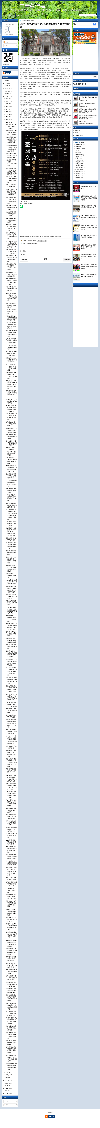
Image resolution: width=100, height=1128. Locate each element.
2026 (6, 1093)
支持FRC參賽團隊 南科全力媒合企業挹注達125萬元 (11, 704)
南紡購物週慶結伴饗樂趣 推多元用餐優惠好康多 (11, 984)
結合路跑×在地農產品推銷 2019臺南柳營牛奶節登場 (11, 582)
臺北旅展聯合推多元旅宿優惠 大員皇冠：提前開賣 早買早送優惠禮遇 (11, 671)
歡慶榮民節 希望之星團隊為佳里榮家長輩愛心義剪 (11, 640)
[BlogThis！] (42, 241)
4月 (7, 106)
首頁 (4, 15)
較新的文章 (24, 260)
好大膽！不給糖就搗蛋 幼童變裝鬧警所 (11, 347)
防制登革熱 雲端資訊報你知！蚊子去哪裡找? (11, 523)
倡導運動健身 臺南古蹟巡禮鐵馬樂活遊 (11, 424)
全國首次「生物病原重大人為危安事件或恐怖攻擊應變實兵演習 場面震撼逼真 (11, 739)
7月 (7, 114)
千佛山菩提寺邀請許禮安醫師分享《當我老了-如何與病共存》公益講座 (11, 762)
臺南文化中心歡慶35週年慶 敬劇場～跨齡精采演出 (11, 443)
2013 (6, 81)
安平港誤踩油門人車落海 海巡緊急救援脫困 (11, 596)
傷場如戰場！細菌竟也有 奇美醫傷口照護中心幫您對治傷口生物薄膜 (11, 384)
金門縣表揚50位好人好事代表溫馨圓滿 (11, 634)
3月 (7, 104)
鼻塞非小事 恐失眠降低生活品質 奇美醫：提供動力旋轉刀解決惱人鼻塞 (11, 871)
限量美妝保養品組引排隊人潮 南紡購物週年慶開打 (11, 155)
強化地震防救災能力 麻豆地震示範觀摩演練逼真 (11, 274)
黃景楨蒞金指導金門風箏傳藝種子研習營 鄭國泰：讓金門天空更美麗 (11, 723)
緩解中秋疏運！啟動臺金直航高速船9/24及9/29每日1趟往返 (89, 217)
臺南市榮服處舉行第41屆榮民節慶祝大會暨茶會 (11, 1013)
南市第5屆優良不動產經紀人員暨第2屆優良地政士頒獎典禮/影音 (89, 266)
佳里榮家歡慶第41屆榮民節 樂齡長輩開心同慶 (11, 810)
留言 (6, 45)
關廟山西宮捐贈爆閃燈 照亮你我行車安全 (11, 207)
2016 (6, 88)
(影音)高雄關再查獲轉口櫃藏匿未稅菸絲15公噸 (11, 884)
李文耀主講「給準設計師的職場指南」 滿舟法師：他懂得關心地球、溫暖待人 (11, 531)
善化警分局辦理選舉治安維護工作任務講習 (11, 214)
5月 (7, 109)
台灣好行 (7, 32)
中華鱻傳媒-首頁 (9, 24)
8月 (7, 117)
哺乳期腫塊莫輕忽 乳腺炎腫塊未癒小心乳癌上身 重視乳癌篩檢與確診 (11, 297)
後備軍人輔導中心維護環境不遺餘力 (11, 575)
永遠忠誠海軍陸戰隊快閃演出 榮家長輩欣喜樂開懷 (11, 340)
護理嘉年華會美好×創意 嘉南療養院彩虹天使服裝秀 (11, 863)
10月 (7, 122)
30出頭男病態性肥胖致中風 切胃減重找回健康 (11, 731)
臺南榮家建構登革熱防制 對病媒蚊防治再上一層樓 (11, 856)
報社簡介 (11, 15)
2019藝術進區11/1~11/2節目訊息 (11, 890)
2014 (6, 83)
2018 (6, 94)
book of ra (50, 1112)
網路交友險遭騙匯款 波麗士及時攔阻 (11, 646)
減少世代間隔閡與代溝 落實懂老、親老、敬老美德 (11, 896)
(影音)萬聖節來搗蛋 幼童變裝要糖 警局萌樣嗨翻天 (11, 829)
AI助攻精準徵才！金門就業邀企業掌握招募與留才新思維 (88, 256)
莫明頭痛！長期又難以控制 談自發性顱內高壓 (11, 919)
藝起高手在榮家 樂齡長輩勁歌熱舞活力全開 (11, 305)
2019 (6, 96)
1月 (7, 99)
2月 (7, 101)
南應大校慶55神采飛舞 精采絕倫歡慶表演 (11, 436)
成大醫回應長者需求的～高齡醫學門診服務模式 (11, 990)
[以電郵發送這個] (40, 241)
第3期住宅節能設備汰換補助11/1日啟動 (11, 835)
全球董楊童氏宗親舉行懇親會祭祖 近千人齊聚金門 (11, 251)
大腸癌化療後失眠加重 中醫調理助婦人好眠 (11, 288)
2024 (6, 1088)
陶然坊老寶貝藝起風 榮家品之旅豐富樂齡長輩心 (11, 318)
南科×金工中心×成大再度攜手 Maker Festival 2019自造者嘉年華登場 (11, 451)
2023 (6, 1085)
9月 (7, 119)
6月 (7, 111)
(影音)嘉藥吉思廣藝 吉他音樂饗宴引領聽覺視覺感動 (11, 430)
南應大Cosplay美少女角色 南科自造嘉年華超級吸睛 (11, 360)
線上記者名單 (29, 15)
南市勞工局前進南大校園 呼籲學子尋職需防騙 (11, 958)
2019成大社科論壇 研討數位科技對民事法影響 (11, 842)
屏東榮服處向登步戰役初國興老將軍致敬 (11, 490)
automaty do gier (5, 0)
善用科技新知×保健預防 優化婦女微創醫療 (11, 971)
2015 (6, 86)
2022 (6, 1083)
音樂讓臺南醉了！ (84, 121)
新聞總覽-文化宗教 (32, 243)
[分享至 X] (44, 241)
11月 (7, 1072)
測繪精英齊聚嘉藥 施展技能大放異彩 (11, 771)
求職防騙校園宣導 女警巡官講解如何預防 (11, 552)
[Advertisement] (86, 58)
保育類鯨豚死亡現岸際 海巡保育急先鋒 (11, 710)
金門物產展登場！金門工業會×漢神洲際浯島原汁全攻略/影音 (88, 247)
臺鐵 (5, 29)
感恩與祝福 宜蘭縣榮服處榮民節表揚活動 (11, 1042)
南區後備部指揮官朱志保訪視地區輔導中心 (11, 823)
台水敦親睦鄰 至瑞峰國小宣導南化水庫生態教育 (11, 353)
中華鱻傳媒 (32, 5)
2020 (6, 1078)
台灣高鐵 (7, 26)
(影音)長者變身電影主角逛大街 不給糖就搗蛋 (11, 401)
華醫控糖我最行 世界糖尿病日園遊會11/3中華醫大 (11, 132)
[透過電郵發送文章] (37, 240)
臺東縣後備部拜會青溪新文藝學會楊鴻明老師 (11, 476)
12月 (7, 1075)
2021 (6, 1080)
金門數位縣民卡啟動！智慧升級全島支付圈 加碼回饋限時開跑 (89, 198)
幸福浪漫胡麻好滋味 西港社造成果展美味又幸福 (11, 505)
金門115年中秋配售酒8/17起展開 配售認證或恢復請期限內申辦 (89, 227)
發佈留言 (22, 255)
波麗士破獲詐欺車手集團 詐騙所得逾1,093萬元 (11, 977)
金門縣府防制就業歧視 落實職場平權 (11, 311)
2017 (6, 91)
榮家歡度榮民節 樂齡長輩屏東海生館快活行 (11, 1028)
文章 (6, 42)
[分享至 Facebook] (45, 241)
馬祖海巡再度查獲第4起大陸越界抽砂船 (11, 603)
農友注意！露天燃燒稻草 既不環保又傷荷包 (11, 126)
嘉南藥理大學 (8, 34)
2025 (6, 1091)
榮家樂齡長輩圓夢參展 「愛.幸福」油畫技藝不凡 (11, 816)
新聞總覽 (77, 142)
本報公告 (19, 15)
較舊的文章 (67, 260)
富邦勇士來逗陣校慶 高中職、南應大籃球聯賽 (11, 965)
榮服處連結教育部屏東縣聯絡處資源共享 (11, 220)
